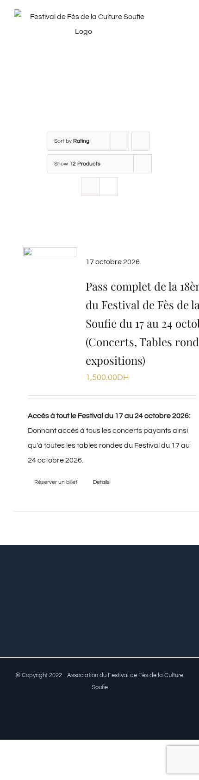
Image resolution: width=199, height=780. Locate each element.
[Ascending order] (140, 141)
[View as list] (109, 187)
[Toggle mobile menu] (181, 29)
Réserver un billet (55, 482)
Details (101, 482)
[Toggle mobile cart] (181, 39)
